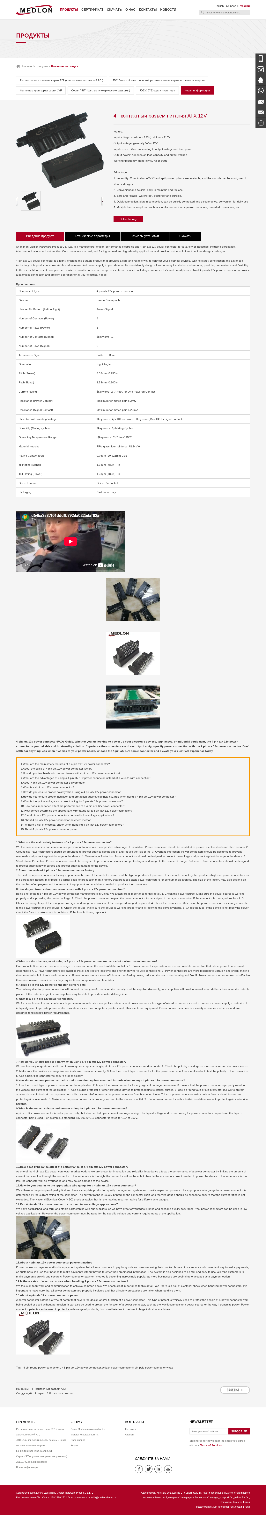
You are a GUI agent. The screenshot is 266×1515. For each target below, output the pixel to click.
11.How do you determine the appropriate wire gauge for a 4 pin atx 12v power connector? (76, 810)
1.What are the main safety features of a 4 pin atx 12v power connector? (65, 763)
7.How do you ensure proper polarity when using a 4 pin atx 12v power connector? (71, 791)
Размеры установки (144, 236)
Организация (78, 1440)
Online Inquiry (128, 219)
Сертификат (92, 9)
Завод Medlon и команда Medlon (88, 1429)
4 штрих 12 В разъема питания (54, 1393)
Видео (74, 1445)
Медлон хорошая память (85, 1434)
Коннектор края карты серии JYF (41, 90)
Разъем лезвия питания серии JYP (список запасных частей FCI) (61, 80)
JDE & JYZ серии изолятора (157, 90)
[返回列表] (235, 1392)
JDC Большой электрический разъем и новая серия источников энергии (159, 80)
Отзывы (129, 1434)
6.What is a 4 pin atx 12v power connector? (47, 787)
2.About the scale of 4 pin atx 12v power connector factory (56, 768)
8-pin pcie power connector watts (152, 1367)
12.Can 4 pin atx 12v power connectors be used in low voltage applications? (67, 815)
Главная (27, 66)
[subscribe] (239, 1433)
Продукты (69, 9)
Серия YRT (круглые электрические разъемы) (100, 90)
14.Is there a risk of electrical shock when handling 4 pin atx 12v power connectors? (72, 824)
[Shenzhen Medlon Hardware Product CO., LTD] (34, 14)
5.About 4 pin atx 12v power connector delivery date (53, 782)
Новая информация (197, 90)
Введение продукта (40, 236)
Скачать (114, 9)
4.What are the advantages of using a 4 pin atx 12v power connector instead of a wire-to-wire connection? (86, 777)
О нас (130, 9)
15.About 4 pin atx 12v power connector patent (49, 829)
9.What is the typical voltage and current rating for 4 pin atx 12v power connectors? (72, 801)
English (219, 5)
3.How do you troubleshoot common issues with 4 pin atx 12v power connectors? (70, 773)
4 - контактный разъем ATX (48, 1388)
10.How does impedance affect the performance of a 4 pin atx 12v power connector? (73, 805)
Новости (168, 9)
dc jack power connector (116, 1367)
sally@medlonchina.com (104, 1497)
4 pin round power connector (41, 1367)
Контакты (148, 9)
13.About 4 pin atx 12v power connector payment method (56, 820)
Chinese (231, 5)
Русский (244, 5)
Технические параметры (92, 236)
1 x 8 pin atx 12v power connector (80, 1367)
